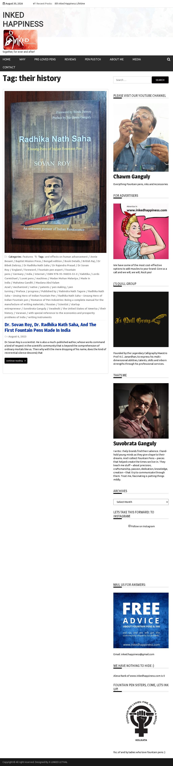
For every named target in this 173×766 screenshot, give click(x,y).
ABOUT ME (117, 59)
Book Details (72, 261)
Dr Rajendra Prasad (63, 265)
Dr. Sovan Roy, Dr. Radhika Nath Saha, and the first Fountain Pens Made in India (50, 327)
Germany (18, 274)
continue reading (14, 360)
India (29, 274)
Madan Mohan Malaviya (64, 278)
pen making (59, 287)
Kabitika (85, 274)
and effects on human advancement (66, 256)
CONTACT (9, 67)
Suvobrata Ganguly (34, 308)
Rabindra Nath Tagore (72, 291)
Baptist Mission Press (28, 261)
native (34, 287)
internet (40, 274)
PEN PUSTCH (93, 59)
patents (44, 287)
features (28, 256)
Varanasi (21, 312)
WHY (22, 59)
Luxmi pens (27, 278)
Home (6, 59)
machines (41, 278)
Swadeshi (54, 308)
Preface (20, 291)
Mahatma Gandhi (23, 282)
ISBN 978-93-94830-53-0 (62, 274)
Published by (48, 291)
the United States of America (80, 308)
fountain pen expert (51, 269)
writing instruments (40, 317)
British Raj (89, 261)
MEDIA (137, 59)
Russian (50, 304)
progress (33, 291)
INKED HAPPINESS (23, 19)
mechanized (20, 287)
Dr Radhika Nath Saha (37, 265)
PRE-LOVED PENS (45, 59)
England (17, 269)
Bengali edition (53, 261)
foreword (30, 269)
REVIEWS (70, 59)
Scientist (63, 304)
